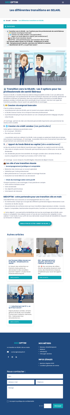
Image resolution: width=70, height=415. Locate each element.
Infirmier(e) (43, 351)
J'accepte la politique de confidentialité (21, 401)
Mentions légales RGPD (47, 363)
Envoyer (58, 406)
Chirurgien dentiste (46, 354)
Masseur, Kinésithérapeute (48, 347)
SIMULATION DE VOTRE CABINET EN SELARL (34, 223)
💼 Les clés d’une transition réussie (19, 38)
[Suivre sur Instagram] (12, 357)
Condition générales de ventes (49, 365)
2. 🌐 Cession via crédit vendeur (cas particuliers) (24, 34)
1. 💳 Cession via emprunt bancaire (19, 33)
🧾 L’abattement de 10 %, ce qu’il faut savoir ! (21, 45)
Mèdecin (42, 349)
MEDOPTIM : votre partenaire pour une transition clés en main (28, 39)
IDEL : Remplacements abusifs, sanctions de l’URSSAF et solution (28, 43)
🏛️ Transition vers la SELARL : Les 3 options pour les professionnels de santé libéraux (34, 31)
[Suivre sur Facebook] (8, 357)
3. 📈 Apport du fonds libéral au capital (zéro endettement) (27, 36)
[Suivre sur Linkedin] (16, 357)
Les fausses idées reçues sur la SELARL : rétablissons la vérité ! (27, 41)
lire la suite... (15, 277)
